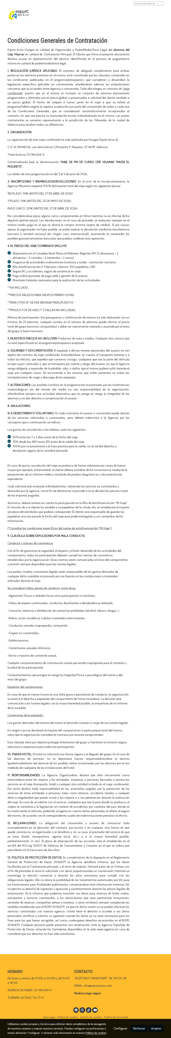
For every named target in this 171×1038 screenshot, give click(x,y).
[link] (19, 15)
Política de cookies (67, 1017)
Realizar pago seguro (87, 993)
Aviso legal (49, 1017)
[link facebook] (76, 1009)
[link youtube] (95, 1009)
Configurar (120, 1028)
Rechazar (139, 1028)
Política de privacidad (116, 1017)
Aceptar (156, 1028)
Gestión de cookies (91, 1017)
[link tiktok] (88, 1009)
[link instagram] (82, 1009)
